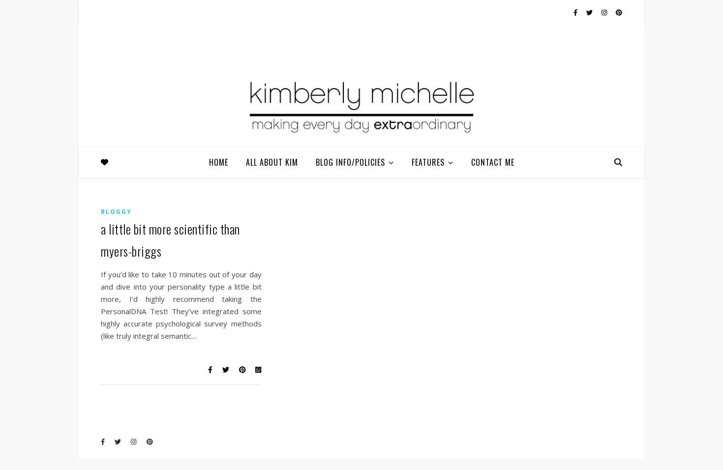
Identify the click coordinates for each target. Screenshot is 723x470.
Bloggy (116, 211)
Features (428, 162)
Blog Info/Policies (350, 162)
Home (218, 162)
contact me (492, 162)
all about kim (272, 162)
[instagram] (605, 12)
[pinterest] (619, 12)
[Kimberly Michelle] (361, 106)
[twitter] (590, 12)
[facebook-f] (576, 12)
